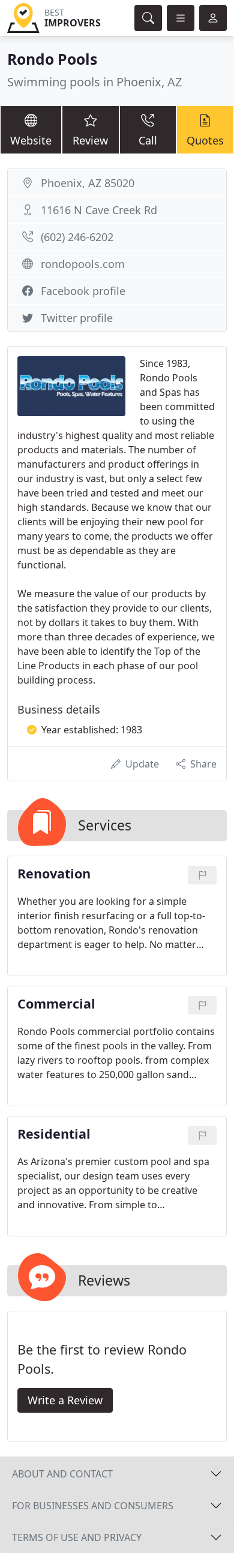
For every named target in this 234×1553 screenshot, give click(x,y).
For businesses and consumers (92, 1505)
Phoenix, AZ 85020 (87, 183)
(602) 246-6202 (77, 237)
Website (31, 140)
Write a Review (65, 1400)
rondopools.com (83, 264)
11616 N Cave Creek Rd (99, 210)
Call (148, 140)
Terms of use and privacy (77, 1537)
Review (90, 140)
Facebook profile (83, 291)
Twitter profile (77, 318)
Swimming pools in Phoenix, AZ (94, 82)
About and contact (62, 1473)
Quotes (205, 140)
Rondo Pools (52, 59)
